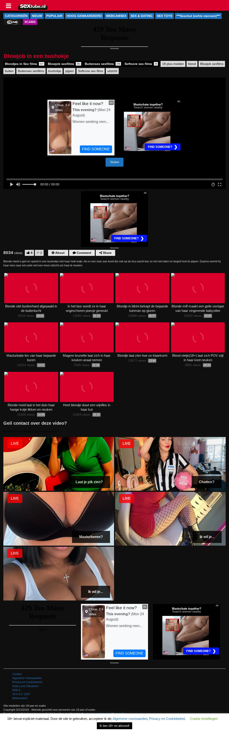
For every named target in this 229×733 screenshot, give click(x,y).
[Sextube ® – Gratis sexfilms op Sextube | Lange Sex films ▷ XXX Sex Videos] (33, 5)
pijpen (69, 71)
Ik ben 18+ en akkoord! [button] (114, 725)
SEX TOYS (164, 16)
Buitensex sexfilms (102, 64)
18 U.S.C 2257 (21, 694)
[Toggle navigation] (10, 5)
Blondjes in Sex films (24, 64)
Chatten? (206, 482)
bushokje (54, 71)
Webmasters (20, 698)
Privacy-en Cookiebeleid (27, 682)
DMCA (16, 690)
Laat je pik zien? (89, 482)
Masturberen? (91, 537)
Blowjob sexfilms (64, 64)
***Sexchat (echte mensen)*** (198, 16)
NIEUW (37, 16)
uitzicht (112, 71)
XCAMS (30, 22)
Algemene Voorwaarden (27, 678)
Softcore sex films (141, 64)
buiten (9, 71)
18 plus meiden (173, 64)
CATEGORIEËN (16, 16)
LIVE (15, 443)
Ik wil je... (207, 537)
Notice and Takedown (25, 686)
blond (192, 64)
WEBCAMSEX (116, 16)
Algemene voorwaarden (130, 719)
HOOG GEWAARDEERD (84, 16)
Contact (17, 674)
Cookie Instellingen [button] (204, 719)
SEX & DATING (142, 16)
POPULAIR (54, 16)
